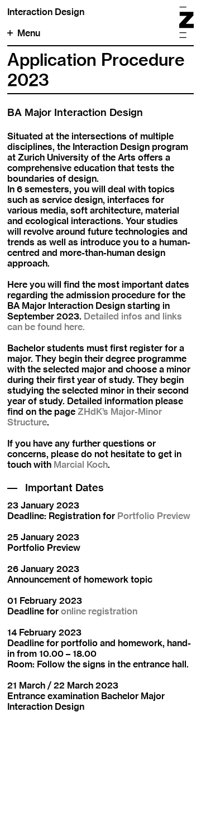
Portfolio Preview (153, 516)
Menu (28, 33)
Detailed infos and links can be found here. (94, 322)
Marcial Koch (81, 465)
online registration (99, 611)
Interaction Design (45, 12)
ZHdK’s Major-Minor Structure (84, 417)
